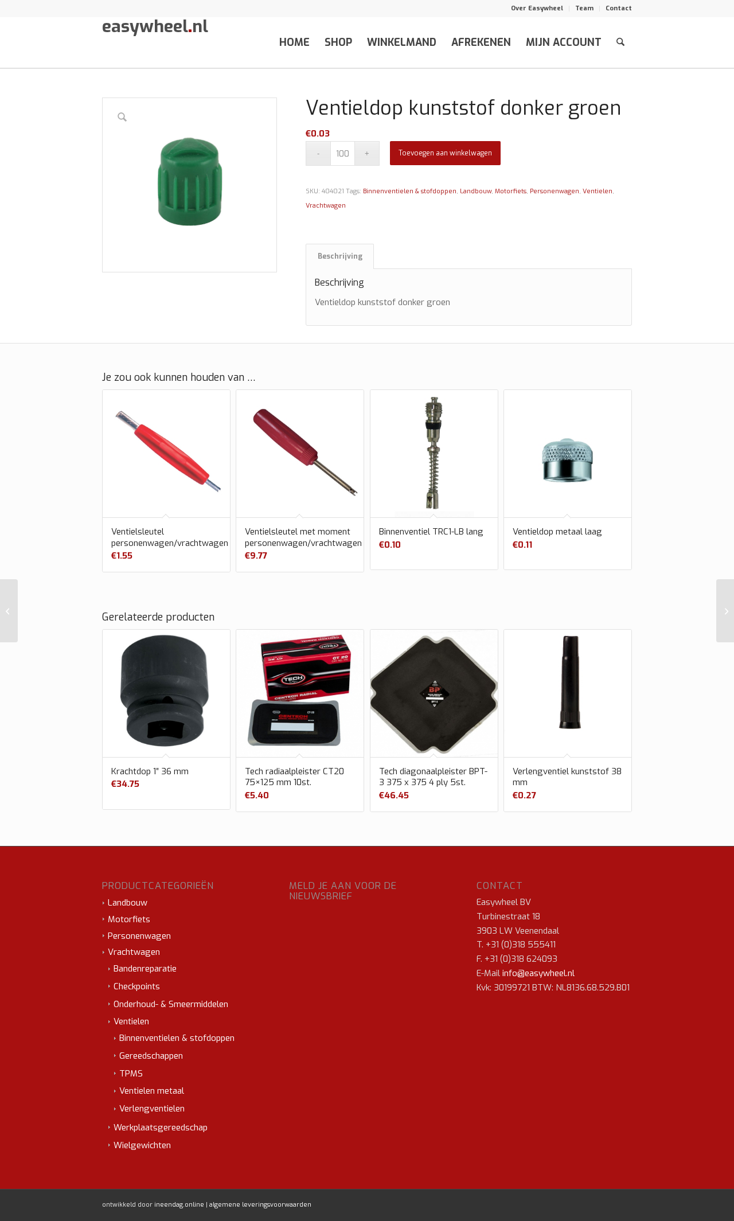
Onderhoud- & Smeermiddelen (171, 1004)
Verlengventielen (152, 1108)
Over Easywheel (537, 8)
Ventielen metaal (151, 1091)
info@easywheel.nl (538, 973)
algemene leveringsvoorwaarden (260, 1204)
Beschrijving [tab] (340, 256)
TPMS (131, 1073)
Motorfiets (510, 191)
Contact (619, 8)
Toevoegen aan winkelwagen (445, 153)
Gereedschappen (151, 1056)
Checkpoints (137, 986)
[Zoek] (620, 42)
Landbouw (475, 191)
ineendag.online (179, 1204)
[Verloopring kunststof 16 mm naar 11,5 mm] (725, 610)
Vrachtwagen (326, 205)
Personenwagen (554, 191)
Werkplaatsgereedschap (161, 1127)
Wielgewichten (142, 1145)
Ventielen (597, 191)
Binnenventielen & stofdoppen (409, 191)
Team (584, 8)
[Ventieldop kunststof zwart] (9, 610)
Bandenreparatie (145, 968)
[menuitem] (537, 8)
